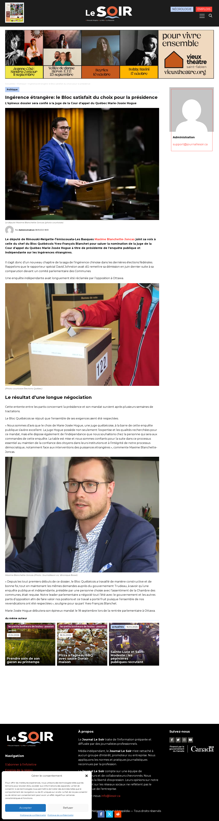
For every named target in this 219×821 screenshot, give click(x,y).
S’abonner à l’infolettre (20, 764)
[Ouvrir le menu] (202, 16)
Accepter (25, 807)
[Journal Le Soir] (109, 13)
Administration (27, 230)
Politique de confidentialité (33, 815)
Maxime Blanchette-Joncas (115, 239)
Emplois (203, 9)
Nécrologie (182, 9)
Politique (21, 83)
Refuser (68, 807)
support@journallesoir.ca (190, 144)
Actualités (10, 83)
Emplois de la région (19, 770)
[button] (86, 775)
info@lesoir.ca (110, 796)
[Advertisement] (82, 691)
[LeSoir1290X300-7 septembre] (109, 54)
